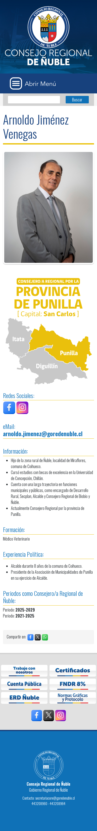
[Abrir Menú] (34, 83)
